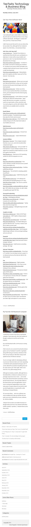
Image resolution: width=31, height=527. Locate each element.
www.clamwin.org (7, 53)
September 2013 (6, 475)
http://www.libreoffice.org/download (12, 161)
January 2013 (5, 485)
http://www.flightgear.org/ (9, 262)
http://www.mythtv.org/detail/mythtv (12, 251)
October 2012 (5, 493)
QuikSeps (4, 501)
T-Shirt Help (4, 503)
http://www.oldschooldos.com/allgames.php (14, 279)
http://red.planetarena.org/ (9, 270)
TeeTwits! (4, 506)
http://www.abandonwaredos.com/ (11, 283)
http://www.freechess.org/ (9, 264)
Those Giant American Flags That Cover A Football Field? (15, 429)
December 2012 (5, 487)
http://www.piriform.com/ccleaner (11, 62)
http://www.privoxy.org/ (9, 89)
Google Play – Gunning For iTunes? (18, 454)
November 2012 (5, 490)
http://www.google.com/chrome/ (11, 132)
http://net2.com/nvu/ (8, 206)
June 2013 (4, 477)
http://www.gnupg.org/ (8, 96)
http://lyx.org (6, 171)
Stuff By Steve (11, 305)
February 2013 (5, 482)
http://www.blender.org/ (9, 221)
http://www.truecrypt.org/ (9, 81)
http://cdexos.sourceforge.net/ (11, 199)
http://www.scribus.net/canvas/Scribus (12, 167)
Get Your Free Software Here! (12, 19)
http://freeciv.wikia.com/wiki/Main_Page (13, 273)
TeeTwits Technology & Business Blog (16, 5)
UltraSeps (4, 508)
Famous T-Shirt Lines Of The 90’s (9, 426)
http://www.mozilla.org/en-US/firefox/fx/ (13, 128)
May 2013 (4, 480)
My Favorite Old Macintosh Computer (15, 311)
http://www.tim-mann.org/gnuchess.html (13, 266)
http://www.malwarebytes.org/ (10, 72)
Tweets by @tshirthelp (7, 446)
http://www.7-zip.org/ (8, 141)
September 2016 (6, 470)
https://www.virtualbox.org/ (10, 146)
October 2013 (5, 472)
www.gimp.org (6, 216)
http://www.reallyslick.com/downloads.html (14, 290)
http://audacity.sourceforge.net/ (11, 219)
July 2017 (4, 467)
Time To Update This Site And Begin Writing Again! (13, 436)
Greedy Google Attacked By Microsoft (18, 459)
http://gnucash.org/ (8, 244)
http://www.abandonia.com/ (10, 287)
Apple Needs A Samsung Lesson (13, 457)
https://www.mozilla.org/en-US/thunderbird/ (14, 113)
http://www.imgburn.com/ (9, 175)
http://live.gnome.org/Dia (9, 182)
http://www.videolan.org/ (9, 214)
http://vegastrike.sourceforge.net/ (11, 294)
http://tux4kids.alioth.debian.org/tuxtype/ (13, 203)
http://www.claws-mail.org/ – (10, 119)
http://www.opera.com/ (9, 135)
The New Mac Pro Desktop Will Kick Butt (11, 438)
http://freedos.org (7, 154)
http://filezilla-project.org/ (9, 178)
